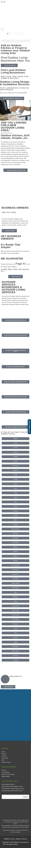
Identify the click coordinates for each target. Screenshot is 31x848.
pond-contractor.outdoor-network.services (12, 786)
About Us (4, 753)
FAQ (3, 760)
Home (3, 751)
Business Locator (6, 762)
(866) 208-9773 (15, 676)
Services (4, 770)
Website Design (6, 776)
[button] (2, 29)
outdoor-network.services (8, 784)
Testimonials (5, 758)
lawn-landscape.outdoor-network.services (12, 790)
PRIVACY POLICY (21, 839)
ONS (23, 844)
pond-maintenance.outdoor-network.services (13, 788)
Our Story (4, 756)
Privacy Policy (19, 830)
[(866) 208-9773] (5, 679)
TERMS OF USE (9, 839)
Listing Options (5, 772)
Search (25, 797)
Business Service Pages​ (8, 774)
